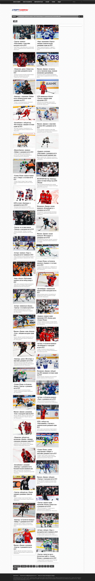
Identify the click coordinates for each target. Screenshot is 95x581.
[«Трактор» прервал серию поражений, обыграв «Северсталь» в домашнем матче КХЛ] (47, 500)
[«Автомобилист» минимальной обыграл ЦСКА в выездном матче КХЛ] (47, 286)
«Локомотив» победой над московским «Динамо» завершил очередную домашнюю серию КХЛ (24, 439)
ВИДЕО (59, 2)
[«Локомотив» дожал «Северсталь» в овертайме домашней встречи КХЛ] (24, 66)
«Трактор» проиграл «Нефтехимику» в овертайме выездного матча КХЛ (22, 43)
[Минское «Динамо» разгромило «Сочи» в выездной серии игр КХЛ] (24, 409)
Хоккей (47, 2)
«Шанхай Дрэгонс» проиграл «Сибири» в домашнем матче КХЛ (23, 151)
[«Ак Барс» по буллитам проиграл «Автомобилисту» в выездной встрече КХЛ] (47, 341)
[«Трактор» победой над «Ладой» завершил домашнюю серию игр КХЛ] (24, 489)
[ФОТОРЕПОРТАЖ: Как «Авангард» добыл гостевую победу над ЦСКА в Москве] (47, 176)
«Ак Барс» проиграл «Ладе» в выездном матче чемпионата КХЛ (23, 254)
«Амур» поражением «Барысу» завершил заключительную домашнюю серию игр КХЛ (46, 43)
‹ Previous (23, 566)
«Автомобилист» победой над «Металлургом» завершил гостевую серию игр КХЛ (24, 124)
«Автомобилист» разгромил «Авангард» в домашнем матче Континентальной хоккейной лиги (23, 467)
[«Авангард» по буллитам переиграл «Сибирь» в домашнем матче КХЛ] (24, 517)
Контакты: (16, 575)
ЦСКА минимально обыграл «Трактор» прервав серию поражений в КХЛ (45, 98)
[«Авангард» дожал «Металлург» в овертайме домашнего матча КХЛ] (24, 356)
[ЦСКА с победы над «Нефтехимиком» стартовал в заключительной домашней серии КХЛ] (47, 418)
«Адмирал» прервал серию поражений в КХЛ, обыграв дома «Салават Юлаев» (46, 318)
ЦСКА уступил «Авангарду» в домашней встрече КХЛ (22, 204)
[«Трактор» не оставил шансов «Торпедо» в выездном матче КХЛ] (24, 224)
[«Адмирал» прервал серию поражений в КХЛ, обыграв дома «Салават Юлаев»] (47, 313)
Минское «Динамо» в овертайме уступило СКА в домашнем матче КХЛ (46, 126)
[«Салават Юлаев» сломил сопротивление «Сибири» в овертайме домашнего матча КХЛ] (47, 447)
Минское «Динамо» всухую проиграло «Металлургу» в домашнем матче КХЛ (45, 236)
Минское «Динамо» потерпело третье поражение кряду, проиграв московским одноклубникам (47, 71)
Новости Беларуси (27, 2)
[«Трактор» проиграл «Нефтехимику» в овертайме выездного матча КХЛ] (24, 38)
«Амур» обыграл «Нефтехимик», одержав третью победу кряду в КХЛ (23, 280)
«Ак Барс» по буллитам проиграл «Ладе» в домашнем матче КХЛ (46, 398)
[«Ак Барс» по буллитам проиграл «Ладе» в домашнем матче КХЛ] (47, 394)
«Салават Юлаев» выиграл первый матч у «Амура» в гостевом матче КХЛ (23, 177)
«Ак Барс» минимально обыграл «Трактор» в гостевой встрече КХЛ (24, 307)
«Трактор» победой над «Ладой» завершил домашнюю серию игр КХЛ (23, 494)
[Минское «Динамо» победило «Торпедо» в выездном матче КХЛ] (47, 474)
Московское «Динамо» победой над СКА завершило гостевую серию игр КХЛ (47, 373)
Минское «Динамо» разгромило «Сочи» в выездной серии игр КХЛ (23, 413)
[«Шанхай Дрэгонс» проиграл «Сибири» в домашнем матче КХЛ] (24, 147)
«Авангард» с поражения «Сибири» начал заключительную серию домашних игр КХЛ (24, 98)
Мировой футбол (38, 2)
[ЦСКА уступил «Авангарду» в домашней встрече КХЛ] (24, 200)
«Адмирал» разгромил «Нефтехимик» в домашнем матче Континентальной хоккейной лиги (47, 153)
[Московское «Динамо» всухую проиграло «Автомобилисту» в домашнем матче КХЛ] (47, 203)
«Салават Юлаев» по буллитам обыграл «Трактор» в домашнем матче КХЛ (23, 386)
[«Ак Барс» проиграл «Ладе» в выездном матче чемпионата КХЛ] (24, 250)
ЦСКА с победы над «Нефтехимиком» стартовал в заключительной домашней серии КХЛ (47, 424)
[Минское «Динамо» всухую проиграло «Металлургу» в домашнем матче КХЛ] (47, 231)
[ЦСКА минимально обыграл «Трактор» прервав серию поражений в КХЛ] (47, 93)
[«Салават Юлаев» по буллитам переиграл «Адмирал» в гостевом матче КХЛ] (47, 258)
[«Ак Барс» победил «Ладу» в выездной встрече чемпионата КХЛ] (47, 527)
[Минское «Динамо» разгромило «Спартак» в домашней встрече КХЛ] (24, 542)
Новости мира (16, 2)
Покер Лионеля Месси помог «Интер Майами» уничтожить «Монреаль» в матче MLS (39, 16)
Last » (15, 568)
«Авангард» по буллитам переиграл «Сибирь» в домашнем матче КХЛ (24, 521)
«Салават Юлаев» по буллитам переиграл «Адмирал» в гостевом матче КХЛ (46, 263)
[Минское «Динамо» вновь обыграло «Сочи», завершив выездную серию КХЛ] (24, 328)
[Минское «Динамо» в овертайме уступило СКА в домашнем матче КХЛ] (47, 121)
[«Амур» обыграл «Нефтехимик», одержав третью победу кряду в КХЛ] (24, 275)
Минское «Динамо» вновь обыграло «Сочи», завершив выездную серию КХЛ (24, 333)
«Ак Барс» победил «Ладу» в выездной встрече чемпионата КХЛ (47, 531)
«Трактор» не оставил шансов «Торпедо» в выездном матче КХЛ (24, 228)
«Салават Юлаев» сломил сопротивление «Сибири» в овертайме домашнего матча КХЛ (46, 451)
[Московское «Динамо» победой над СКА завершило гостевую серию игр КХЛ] (47, 368)
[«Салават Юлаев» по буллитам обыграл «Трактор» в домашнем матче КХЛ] (24, 381)
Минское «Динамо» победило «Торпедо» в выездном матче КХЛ (47, 478)
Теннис (53, 2)
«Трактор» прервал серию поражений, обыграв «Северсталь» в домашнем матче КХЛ (47, 504)
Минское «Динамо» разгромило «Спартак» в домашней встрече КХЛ (23, 547)
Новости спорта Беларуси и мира (46, 575)
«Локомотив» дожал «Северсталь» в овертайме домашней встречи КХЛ (24, 71)
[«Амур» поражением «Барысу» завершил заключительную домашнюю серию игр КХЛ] (47, 38)
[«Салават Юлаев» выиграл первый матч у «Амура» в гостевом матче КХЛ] (24, 173)
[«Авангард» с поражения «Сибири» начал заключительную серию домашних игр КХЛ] (24, 93)
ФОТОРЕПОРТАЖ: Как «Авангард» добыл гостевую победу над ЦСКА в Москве (47, 181)
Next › (52, 566)
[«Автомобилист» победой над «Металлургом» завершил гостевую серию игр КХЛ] (24, 120)
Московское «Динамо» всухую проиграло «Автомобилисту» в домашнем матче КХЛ (46, 208)
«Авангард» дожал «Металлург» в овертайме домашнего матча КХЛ (24, 360)
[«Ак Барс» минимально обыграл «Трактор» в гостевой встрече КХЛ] (24, 303)
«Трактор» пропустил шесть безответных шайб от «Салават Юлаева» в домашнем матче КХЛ (46, 556)
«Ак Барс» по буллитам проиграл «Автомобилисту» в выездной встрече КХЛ (46, 345)
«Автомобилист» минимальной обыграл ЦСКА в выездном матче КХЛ (46, 290)
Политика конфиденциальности (28, 575)
